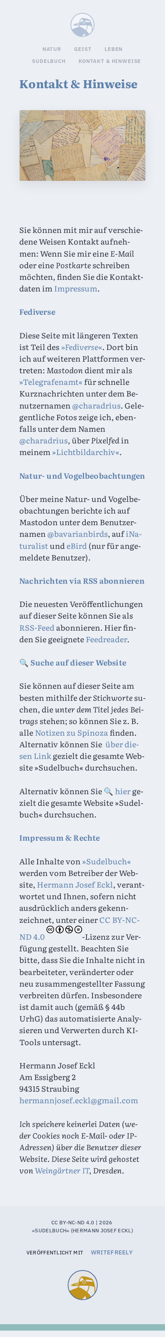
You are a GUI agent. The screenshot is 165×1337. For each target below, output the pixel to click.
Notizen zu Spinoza (71, 732)
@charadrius (96, 405)
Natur (51, 49)
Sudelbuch (94, 22)
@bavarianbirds (77, 533)
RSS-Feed (36, 627)
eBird (76, 545)
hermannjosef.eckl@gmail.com (78, 1100)
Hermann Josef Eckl (75, 884)
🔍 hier (117, 791)
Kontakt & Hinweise (109, 61)
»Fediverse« (81, 346)
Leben (114, 49)
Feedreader (106, 639)
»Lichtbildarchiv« (85, 451)
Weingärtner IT (62, 1170)
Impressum (75, 288)
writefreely (112, 1252)
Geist (82, 49)
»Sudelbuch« (106, 861)
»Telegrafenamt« (50, 381)
